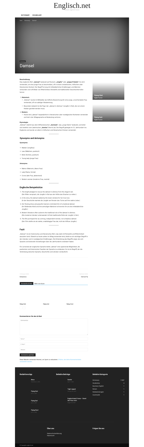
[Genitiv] (61, 382)
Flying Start (70, 304)
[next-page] (24, 308)
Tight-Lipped (71, 389)
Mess (33, 379)
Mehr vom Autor (39, 283)
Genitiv (69, 379)
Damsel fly (84, 277)
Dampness (23, 277)
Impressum (50, 435)
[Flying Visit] (30, 295)
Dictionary (25, 15)
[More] (53, 265)
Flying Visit (23, 304)
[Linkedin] (35, 265)
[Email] (40, 265)
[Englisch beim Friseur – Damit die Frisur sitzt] (61, 401)
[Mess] (24, 382)
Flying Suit (46, 304)
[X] (26, 265)
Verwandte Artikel (26, 283)
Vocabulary (37, 15)
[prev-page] (21, 308)
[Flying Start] (77, 295)
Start (21, 20)
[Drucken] (44, 265)
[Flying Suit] (53, 295)
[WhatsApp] (31, 265)
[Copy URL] (49, 265)
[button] (122, 15)
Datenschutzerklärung (54, 433)
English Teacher (98, 97)
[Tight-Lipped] (61, 391)
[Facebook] (22, 265)
